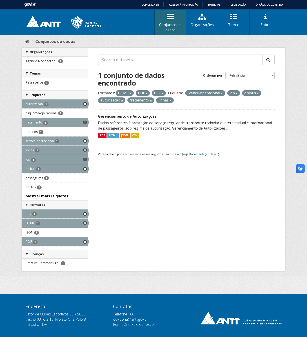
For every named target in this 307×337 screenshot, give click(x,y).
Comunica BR (150, 4)
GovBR (30, 4)
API (179, 154)
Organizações (202, 24)
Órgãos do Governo (269, 4)
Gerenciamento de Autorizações (127, 116)
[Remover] (130, 93)
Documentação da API (203, 154)
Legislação (238, 4)
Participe (214, 4)
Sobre (265, 24)
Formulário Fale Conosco (133, 324)
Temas (234, 24)
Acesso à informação (183, 4)
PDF (102, 135)
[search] (269, 60)
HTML (113, 135)
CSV (134, 135)
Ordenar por (212, 75)
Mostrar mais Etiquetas (47, 196)
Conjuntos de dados (170, 27)
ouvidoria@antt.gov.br (130, 319)
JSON (124, 135)
